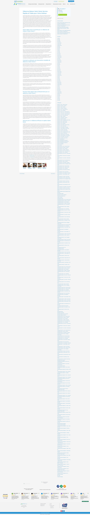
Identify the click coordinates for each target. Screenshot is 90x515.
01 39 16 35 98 (60, 11)
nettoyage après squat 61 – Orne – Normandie (63, 289)
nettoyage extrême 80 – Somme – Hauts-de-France (63, 347)
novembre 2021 (59, 83)
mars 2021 (58, 88)
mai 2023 (58, 65)
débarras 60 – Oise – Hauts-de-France (62, 122)
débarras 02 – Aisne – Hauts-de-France (62, 104)
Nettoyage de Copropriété (60, 312)
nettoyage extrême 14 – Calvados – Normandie (63, 319)
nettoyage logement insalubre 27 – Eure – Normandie (64, 377)
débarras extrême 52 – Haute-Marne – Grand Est (63, 162)
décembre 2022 (59, 71)
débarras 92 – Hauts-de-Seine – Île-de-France (63, 134)
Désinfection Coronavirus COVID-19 (61, 194)
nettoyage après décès (60, 198)
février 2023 (58, 69)
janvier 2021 (58, 90)
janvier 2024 (59, 59)
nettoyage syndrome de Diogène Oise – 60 (62, 473)
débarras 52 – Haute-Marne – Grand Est (62, 117)
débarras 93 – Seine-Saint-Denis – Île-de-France (63, 135)
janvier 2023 (59, 70)
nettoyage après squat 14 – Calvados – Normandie (63, 270)
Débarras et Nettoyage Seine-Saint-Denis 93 (63, 141)
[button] (10, 496)
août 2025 (58, 46)
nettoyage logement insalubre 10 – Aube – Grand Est (63, 371)
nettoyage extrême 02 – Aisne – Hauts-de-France (63, 316)
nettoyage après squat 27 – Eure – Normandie (63, 273)
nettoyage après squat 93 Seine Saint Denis (62, 305)
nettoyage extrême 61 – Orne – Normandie (62, 338)
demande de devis (32, 155)
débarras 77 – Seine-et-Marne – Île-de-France (63, 128)
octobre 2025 (59, 44)
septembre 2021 (59, 84)
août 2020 (58, 94)
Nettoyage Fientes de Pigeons (61, 360)
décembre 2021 (59, 82)
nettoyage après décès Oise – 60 (61, 247)
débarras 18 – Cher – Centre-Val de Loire (62, 109)
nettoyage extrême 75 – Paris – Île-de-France (63, 341)
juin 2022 (58, 76)
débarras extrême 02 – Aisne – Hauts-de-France (63, 146)
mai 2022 (58, 77)
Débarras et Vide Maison (60, 143)
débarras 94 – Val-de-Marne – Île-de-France (62, 136)
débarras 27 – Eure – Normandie (61, 110)
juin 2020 (58, 96)
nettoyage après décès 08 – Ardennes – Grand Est (63, 200)
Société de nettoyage (60, 476)
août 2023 (58, 63)
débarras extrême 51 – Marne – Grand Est (62, 161)
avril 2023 (58, 66)
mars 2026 (58, 40)
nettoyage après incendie (60, 248)
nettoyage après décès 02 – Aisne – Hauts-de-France (64, 199)
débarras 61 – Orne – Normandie (61, 123)
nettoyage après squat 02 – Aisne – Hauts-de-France (64, 266)
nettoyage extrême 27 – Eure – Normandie (62, 322)
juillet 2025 (58, 47)
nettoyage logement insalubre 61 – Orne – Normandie (64, 395)
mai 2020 (58, 97)
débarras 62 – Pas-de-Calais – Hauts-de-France (63, 124)
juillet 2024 (58, 58)
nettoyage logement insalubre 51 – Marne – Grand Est (64, 385)
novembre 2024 (59, 57)
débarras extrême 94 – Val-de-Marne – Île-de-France (64, 186)
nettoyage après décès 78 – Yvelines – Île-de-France (64, 233)
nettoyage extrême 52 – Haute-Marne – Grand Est (63, 332)
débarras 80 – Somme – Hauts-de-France (62, 130)
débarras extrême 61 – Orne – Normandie (62, 168)
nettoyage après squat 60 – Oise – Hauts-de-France (63, 288)
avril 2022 (58, 78)
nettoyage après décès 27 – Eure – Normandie (63, 208)
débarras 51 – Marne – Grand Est (61, 116)
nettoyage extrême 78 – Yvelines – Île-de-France (63, 346)
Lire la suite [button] (13, 499)
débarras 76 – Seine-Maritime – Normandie (62, 127)
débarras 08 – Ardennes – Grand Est (61, 105)
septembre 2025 (59, 45)
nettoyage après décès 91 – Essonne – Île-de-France (63, 239)
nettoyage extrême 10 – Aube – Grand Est (62, 318)
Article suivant (53, 173)
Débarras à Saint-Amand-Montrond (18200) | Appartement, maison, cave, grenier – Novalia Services (63, 28)
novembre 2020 (59, 91)
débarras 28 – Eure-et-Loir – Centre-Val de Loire (63, 111)
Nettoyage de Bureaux (60, 311)
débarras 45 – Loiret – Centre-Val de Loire (62, 115)
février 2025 (58, 53)
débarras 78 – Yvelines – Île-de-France (62, 129)
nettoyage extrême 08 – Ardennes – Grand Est (63, 317)
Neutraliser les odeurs (60, 474)
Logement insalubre (59, 197)
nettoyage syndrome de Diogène (61, 424)
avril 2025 (58, 51)
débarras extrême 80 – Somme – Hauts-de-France (63, 177)
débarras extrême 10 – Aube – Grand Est (62, 148)
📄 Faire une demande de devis (62, 14)
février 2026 (58, 41)
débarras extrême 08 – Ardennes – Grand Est (63, 147)
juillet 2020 (58, 95)
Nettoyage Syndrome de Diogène (61, 423)
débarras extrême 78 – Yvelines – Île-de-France (63, 176)
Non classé (58, 475)
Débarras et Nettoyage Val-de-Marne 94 (62, 142)
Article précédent (21, 173)
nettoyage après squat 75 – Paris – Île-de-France (63, 293)
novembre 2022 (59, 72)
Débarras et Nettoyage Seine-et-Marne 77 (62, 140)
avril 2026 (58, 39)
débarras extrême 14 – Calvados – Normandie (63, 149)
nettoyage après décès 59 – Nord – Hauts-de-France (63, 224)
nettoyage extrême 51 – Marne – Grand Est (62, 331)
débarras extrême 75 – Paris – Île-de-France (62, 171)
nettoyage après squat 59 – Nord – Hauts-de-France (63, 287)
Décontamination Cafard (60, 193)
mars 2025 (58, 52)
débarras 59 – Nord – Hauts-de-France (62, 121)
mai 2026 (58, 38)
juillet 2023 (58, 64)
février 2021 (58, 89)
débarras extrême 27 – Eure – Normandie (62, 152)
